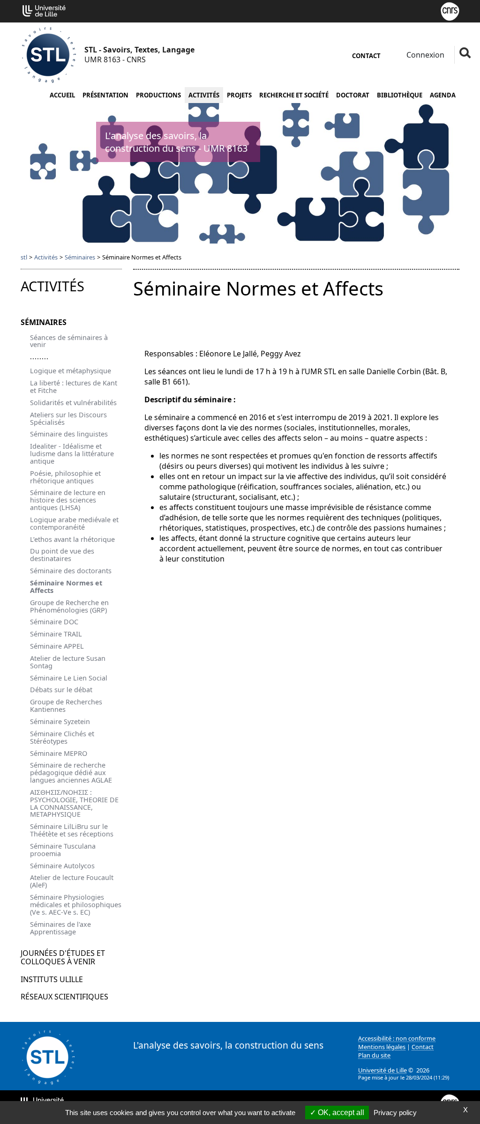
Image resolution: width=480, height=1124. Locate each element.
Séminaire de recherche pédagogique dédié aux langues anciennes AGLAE (71, 772)
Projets (239, 95)
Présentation (105, 95)
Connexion (424, 55)
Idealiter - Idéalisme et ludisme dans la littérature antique (72, 454)
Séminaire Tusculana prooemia (63, 850)
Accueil (62, 95)
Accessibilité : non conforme (396, 1038)
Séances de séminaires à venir (69, 341)
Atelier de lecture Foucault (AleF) (71, 881)
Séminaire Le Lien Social (68, 677)
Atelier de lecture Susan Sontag (67, 662)
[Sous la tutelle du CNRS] (450, 10)
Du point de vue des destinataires (62, 555)
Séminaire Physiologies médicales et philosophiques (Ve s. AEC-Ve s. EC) (75, 905)
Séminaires (80, 257)
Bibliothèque (399, 95)
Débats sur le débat (61, 689)
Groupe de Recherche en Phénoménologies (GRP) (69, 606)
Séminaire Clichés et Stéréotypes (62, 737)
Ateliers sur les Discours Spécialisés (68, 418)
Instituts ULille (52, 979)
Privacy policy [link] (395, 1113)
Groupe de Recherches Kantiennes (66, 705)
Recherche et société (294, 95)
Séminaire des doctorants (71, 570)
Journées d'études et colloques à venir (63, 957)
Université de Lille (382, 1070)
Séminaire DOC (54, 621)
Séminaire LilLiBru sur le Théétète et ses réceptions (71, 830)
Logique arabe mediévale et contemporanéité (74, 523)
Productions (158, 95)
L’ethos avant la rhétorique (72, 539)
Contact (366, 56)
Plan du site (374, 1055)
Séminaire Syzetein (60, 721)
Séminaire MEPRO (58, 753)
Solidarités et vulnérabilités (73, 402)
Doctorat (352, 95)
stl (24, 257)
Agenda (443, 95)
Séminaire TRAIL (56, 633)
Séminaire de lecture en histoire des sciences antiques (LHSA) (67, 500)
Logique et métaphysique (70, 370)
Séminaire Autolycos (62, 865)
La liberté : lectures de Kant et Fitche (73, 386)
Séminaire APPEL (57, 646)
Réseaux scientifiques (64, 996)
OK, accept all (340, 1113)
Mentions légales (381, 1047)
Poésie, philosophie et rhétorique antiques (65, 477)
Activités (203, 95)
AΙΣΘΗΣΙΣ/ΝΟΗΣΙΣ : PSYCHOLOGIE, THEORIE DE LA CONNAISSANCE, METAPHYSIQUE (74, 803)
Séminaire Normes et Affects (66, 586)
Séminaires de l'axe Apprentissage (60, 928)
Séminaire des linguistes (69, 433)
